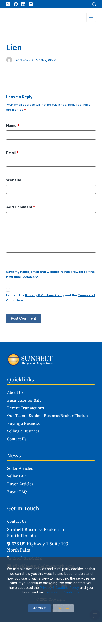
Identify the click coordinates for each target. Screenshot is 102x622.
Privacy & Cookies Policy (59, 588)
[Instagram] (31, 4)
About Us (15, 392)
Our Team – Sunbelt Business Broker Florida (47, 415)
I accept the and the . (50, 297)
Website (13, 180)
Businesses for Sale (24, 400)
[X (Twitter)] (8, 4)
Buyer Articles (20, 484)
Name (12, 125)
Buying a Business (23, 423)
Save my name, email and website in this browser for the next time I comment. (50, 274)
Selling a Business (23, 431)
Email (12, 152)
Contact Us (16, 438)
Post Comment (23, 318)
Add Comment (20, 207)
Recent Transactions (25, 408)
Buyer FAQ (17, 491)
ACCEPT (39, 608)
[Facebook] (16, 4)
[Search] (94, 4)
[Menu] (91, 17)
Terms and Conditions (62, 592)
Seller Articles (20, 468)
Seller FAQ (16, 476)
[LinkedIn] (23, 4)
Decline (63, 608)
